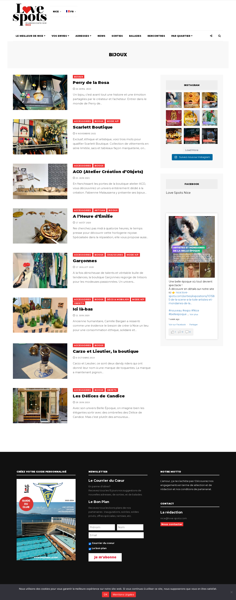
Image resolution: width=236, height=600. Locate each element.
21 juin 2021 (82, 178)
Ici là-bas (83, 309)
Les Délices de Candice (99, 396)
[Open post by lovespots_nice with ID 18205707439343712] (191, 136)
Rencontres (156, 36)
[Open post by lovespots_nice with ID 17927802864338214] (210, 136)
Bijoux (78, 76)
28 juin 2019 (82, 402)
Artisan (100, 210)
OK (105, 594)
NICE (56, 11)
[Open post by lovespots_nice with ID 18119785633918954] (210, 100)
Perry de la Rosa (91, 82)
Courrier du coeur (103, 543)
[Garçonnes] (40, 270)
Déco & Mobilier (118, 299)
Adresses (82, 36)
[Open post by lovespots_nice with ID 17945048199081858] (174, 136)
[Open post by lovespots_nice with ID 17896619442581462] (191, 100)
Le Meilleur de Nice (30, 36)
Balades (135, 36)
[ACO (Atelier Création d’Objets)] (40, 181)
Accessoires (82, 121)
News (101, 36)
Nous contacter (171, 524)
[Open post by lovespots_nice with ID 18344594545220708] (191, 118)
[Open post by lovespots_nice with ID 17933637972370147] (174, 100)
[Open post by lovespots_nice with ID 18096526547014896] (174, 118)
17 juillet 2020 (84, 267)
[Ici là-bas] (40, 315)
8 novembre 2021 (85, 133)
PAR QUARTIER (181, 36)
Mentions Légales (123, 594)
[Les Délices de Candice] (40, 405)
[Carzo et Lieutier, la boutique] (40, 361)
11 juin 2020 (82, 315)
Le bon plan (99, 548)
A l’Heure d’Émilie (93, 216)
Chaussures (115, 255)
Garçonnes (85, 260)
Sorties (117, 36)
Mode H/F (113, 121)
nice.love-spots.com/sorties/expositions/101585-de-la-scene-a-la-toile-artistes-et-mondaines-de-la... (192, 298)
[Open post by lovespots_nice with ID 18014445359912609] (210, 118)
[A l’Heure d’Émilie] (40, 226)
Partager (193, 324)
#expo (187, 310)
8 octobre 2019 (85, 358)
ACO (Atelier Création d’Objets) (108, 171)
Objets (79, 303)
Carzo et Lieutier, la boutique (106, 351)
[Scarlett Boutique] (40, 136)
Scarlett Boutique (93, 127)
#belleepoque (178, 314)
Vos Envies (60, 36)
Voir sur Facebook (177, 324)
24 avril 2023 (83, 89)
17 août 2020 (83, 223)
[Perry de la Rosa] (40, 92)
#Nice (195, 310)
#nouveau (175, 310)
